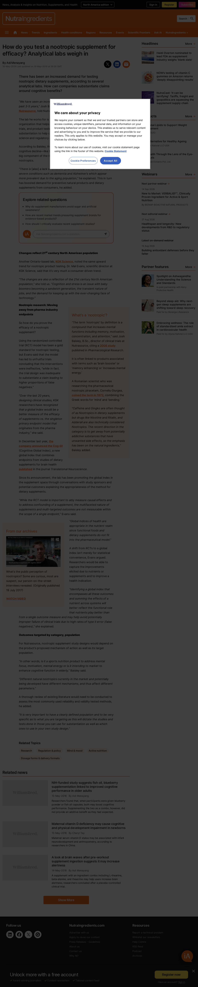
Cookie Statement (116, 151)
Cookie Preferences (83, 160)
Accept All (110, 160)
